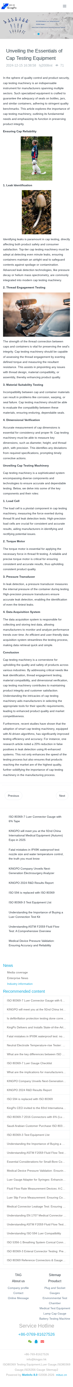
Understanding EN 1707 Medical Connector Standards (36, 1215)
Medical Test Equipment (55, 1308)
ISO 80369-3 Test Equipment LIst (28, 1134)
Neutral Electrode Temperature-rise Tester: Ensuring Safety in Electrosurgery (36, 1045)
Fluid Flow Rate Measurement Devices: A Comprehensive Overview (36, 1188)
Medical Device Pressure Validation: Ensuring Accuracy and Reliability (36, 1170)
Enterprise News (17, 978)
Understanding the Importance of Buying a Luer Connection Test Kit (36, 1143)
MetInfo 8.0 (30, 1374)
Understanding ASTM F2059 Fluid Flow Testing (36, 1224)
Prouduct (54, 1281)
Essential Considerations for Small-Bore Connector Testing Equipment (36, 1161)
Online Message (18, 1298)
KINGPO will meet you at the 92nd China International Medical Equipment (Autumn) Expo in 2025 (36, 1009)
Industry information (20, 983)
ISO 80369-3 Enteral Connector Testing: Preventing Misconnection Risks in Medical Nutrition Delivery (36, 1251)
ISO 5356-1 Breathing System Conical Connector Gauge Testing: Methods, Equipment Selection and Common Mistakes (36, 1242)
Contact (18, 1293)
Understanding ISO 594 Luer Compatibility (34, 1233)
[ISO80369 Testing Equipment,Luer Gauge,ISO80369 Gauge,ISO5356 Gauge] (11, 6)
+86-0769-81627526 (36, 1334)
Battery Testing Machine (54, 1318)
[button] (5, 25)
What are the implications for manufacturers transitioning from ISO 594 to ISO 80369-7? (36, 1072)
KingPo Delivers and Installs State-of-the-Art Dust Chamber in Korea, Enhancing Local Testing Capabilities (36, 1027)
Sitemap (55, 1275)
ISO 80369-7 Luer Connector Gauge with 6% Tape (36, 1000)
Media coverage (17, 972)
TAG (18, 1275)
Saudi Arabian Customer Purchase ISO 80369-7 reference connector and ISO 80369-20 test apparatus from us (36, 1125)
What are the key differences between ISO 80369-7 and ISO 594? (36, 1054)
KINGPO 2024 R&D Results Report (29, 1090)
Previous (13, 795)
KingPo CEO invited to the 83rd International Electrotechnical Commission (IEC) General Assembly (36, 1108)
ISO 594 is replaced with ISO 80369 (30, 1099)
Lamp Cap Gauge (54, 1313)
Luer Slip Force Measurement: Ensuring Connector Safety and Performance (36, 1197)
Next (62, 795)
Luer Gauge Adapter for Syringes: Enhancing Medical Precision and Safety (36, 1179)
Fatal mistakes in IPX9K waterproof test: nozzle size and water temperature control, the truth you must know (36, 1036)
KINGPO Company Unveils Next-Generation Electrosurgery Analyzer (36, 1081)
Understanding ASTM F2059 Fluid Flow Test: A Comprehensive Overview (36, 1152)
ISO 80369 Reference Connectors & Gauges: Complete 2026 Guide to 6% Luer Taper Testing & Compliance (36, 1260)
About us (18, 1281)
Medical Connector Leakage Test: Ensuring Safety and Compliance (36, 1206)
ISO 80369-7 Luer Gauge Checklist (29, 1063)
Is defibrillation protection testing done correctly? (36, 1018)
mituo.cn (61, 1374)
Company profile (18, 1287)
